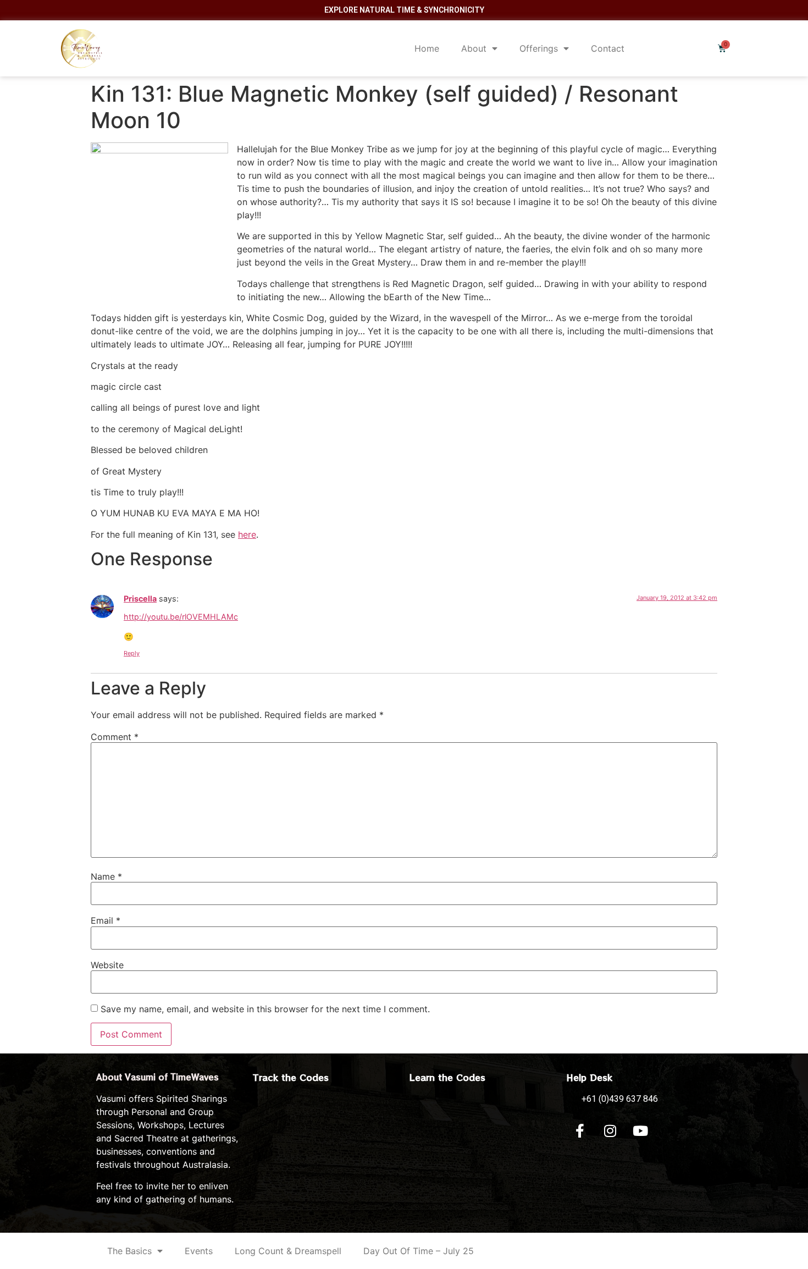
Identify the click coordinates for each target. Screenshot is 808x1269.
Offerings (538, 48)
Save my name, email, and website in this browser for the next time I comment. (265, 1009)
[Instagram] (610, 1130)
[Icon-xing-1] (670, 1130)
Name (106, 876)
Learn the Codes (447, 1077)
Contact (607, 48)
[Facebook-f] (580, 1130)
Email (105, 920)
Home (426, 48)
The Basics (129, 1250)
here (247, 534)
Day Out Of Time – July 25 (418, 1250)
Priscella (140, 598)
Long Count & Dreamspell (288, 1250)
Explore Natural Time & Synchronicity (404, 9)
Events (199, 1250)
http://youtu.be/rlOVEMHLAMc (181, 616)
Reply (132, 653)
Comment (115, 736)
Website (107, 965)
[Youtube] (640, 1130)
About (473, 48)
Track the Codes (291, 1077)
